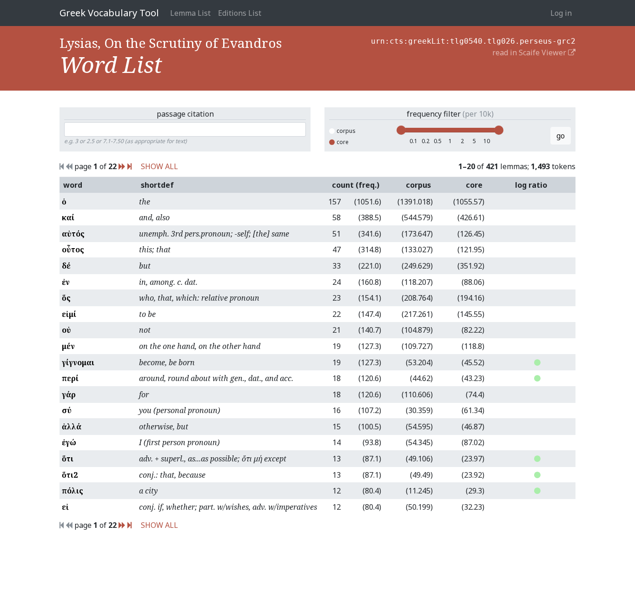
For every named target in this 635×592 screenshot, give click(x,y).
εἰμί (69, 314)
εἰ (65, 507)
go (560, 136)
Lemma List (190, 13)
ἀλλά (71, 426)
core (343, 142)
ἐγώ (69, 442)
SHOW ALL (159, 166)
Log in (561, 13)
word (72, 185)
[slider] (401, 130)
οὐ (66, 330)
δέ (66, 266)
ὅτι (67, 459)
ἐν (66, 282)
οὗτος (73, 249)
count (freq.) (355, 185)
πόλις (72, 491)
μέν (68, 346)
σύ (67, 410)
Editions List (239, 13)
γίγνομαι (78, 362)
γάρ (69, 394)
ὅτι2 (70, 475)
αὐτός (73, 234)
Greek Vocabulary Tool (109, 13)
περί (70, 378)
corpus (346, 131)
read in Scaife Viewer (530, 52)
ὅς (66, 298)
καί (68, 217)
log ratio (531, 185)
